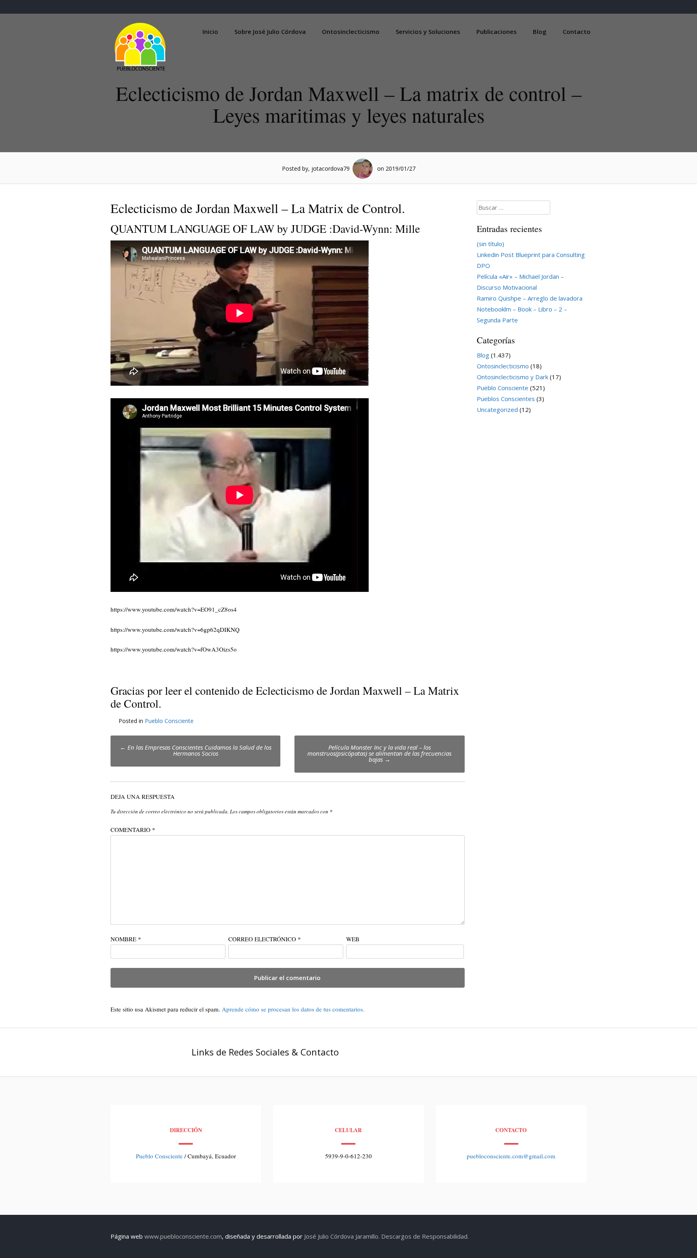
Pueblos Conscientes (506, 399)
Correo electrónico (264, 939)
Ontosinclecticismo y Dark (512, 377)
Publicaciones (496, 31)
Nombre (126, 939)
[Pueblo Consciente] (141, 71)
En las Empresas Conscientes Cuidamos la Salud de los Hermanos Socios (195, 750)
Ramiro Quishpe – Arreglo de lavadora (529, 298)
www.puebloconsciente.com (183, 1236)
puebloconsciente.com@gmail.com (511, 1156)
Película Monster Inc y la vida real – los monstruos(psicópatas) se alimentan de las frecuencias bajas (379, 753)
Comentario (133, 829)
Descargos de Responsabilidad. (425, 1236)
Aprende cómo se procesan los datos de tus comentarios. (293, 1009)
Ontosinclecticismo (351, 31)
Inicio (210, 31)
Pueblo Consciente (169, 721)
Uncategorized (497, 409)
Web (352, 939)
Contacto (577, 31)
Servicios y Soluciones (428, 31)
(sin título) (490, 244)
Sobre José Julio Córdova (270, 31)
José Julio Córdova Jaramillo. (342, 1236)
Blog (540, 31)
